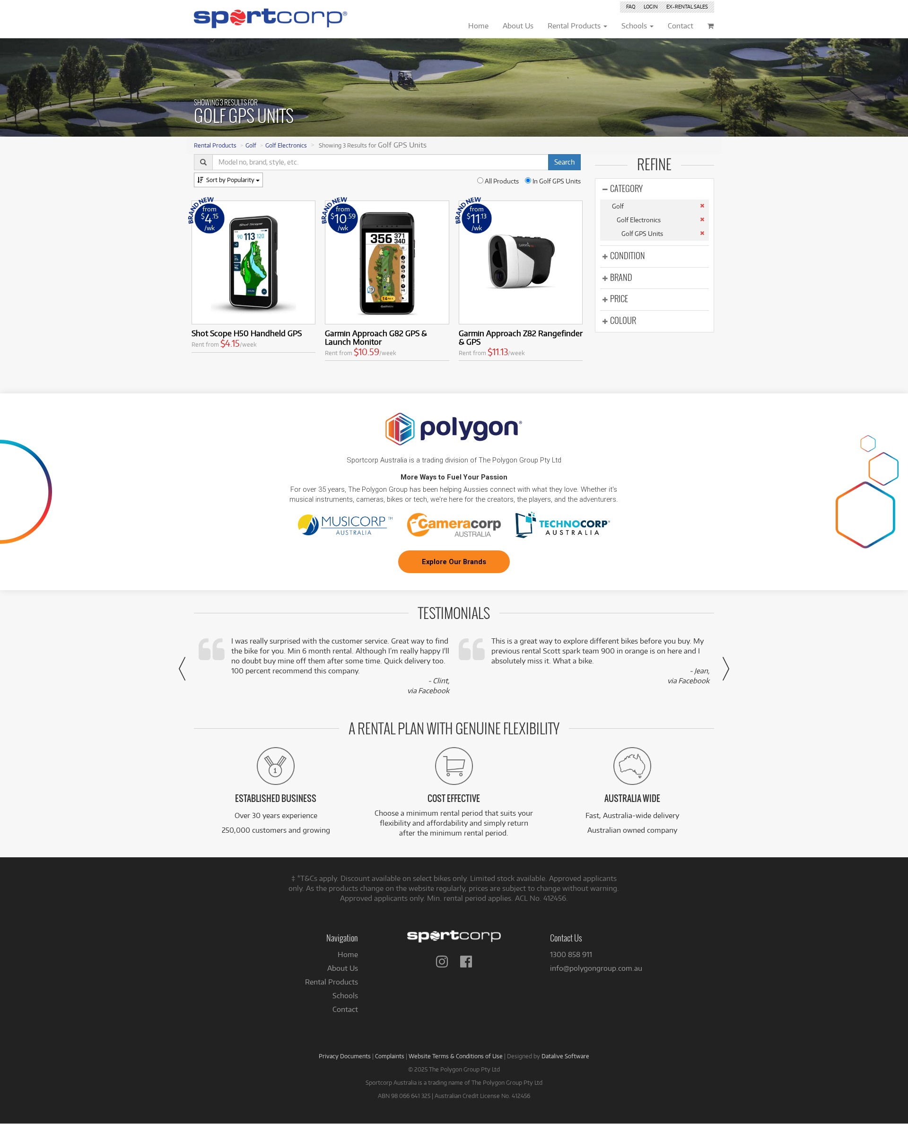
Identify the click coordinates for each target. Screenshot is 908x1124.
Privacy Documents (345, 1056)
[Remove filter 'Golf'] (702, 205)
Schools (345, 995)
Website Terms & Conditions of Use (456, 1056)
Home (348, 954)
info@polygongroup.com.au (596, 968)
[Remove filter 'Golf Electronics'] (702, 219)
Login (651, 6)
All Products (501, 181)
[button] (182, 668)
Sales (687, 6)
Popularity (231, 179)
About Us (342, 968)
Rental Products (215, 145)
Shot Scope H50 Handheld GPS (247, 333)
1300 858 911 (571, 954)
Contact (345, 1009)
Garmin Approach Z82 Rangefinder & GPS (521, 337)
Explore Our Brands (454, 562)
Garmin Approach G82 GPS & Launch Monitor (376, 337)
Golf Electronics (286, 145)
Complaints (389, 1056)
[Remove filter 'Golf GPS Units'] (702, 233)
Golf (250, 145)
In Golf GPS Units (556, 181)
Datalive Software (565, 1056)
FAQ (630, 6)
